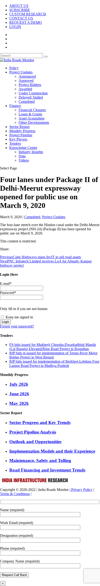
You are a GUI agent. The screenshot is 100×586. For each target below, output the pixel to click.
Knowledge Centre (23, 148)
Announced (27, 76)
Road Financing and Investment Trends (47, 470)
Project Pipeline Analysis (32, 432)
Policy (14, 68)
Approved (26, 81)
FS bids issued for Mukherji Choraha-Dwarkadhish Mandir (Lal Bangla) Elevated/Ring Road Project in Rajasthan (52, 347)
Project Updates (21, 72)
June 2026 (19, 393)
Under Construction (33, 93)
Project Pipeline (20, 135)
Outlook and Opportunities (35, 441)
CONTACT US (21, 18)
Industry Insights (31, 152)
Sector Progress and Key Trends (39, 422)
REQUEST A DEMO (25, 22)
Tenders (15, 143)
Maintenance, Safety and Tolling (40, 460)
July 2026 (18, 384)
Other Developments (34, 122)
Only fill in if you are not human (23, 309)
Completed (27, 101)
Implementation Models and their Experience (52, 451)
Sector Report (19, 127)
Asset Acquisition (31, 118)
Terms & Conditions (15, 494)
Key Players (18, 139)
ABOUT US (18, 6)
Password (8, 293)
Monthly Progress (22, 131)
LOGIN (15, 27)
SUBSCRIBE (19, 10)
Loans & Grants (30, 114)
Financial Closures (32, 110)
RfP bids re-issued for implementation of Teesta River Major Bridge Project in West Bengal (53, 355)
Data (22, 156)
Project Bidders (30, 85)
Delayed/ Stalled (31, 97)
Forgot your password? (17, 326)
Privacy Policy (81, 490)
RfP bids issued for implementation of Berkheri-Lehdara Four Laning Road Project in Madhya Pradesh (54, 363)
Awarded (25, 89)
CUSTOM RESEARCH (27, 14)
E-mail (6, 284)
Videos (24, 160)
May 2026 (19, 403)
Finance (15, 106)
